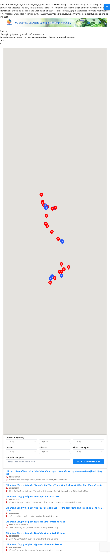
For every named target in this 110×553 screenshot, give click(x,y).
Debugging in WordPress (75, 10)
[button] (62, 242)
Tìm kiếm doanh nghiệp (88, 461)
